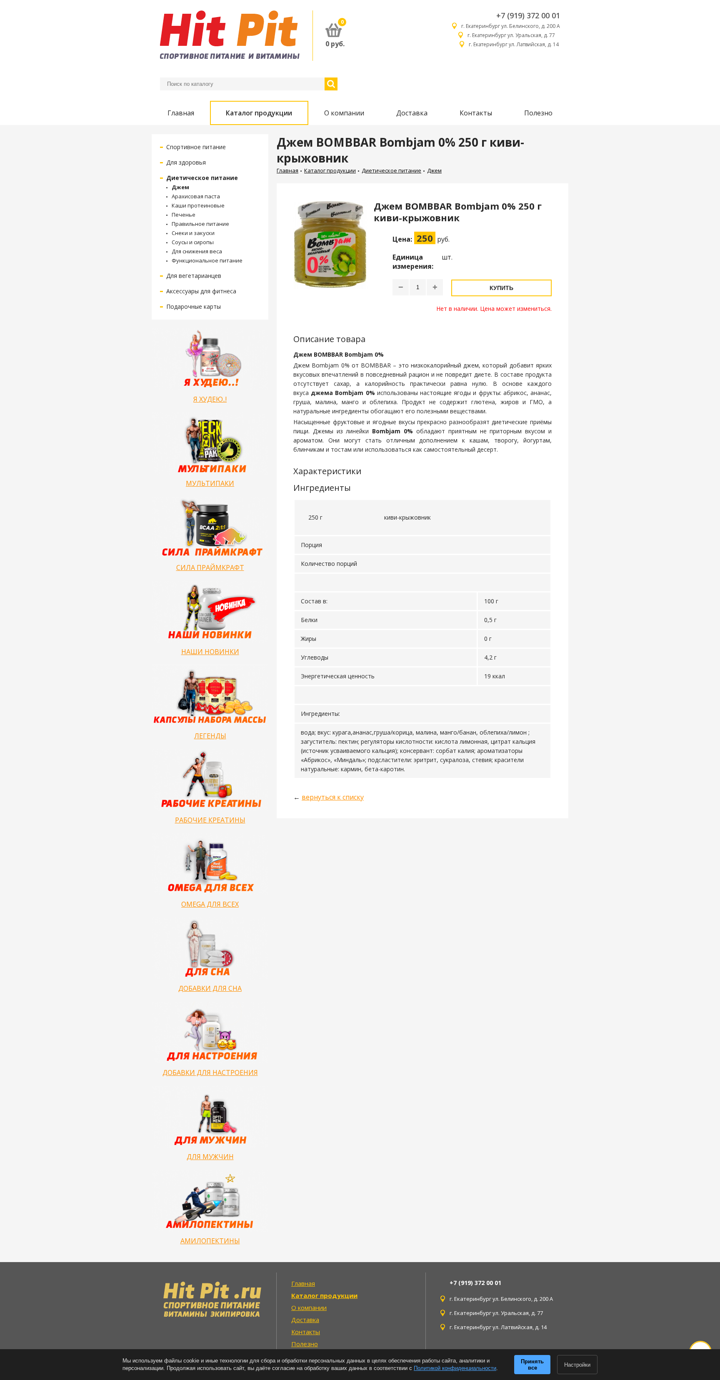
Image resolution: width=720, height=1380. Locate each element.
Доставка (412, 113)
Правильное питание (200, 224)
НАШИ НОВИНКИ (210, 651)
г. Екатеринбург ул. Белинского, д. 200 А (510, 26)
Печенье (183, 214)
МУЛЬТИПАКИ (210, 483)
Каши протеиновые (198, 205)
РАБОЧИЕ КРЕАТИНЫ (210, 820)
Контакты (476, 113)
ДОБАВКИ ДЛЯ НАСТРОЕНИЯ (210, 1072)
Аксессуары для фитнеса (201, 291)
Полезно (538, 113)
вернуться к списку (333, 797)
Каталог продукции (259, 113)
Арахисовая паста (196, 196)
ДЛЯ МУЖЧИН (210, 1156)
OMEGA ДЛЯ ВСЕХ (210, 904)
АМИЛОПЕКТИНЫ (210, 1240)
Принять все (532, 1364)
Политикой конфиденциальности (455, 1368)
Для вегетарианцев (193, 276)
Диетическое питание (202, 178)
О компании (344, 113)
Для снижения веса (197, 251)
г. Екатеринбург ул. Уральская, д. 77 (514, 35)
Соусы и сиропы (193, 242)
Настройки (577, 1365)
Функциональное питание (207, 260)
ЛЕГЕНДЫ (210, 735)
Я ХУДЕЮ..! (210, 399)
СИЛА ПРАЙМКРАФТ (210, 567)
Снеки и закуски (193, 233)
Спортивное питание (196, 147)
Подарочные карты (193, 306)
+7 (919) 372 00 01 (528, 15)
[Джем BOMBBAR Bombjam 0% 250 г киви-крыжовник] (330, 256)
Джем (180, 187)
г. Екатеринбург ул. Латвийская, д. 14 (514, 44)
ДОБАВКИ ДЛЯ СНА (210, 988)
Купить (501, 288)
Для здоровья (186, 162)
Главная (181, 113)
